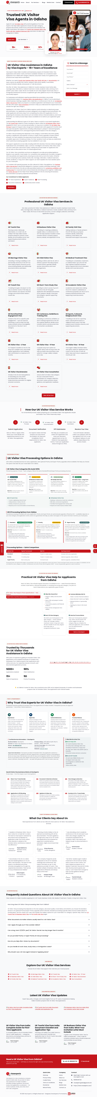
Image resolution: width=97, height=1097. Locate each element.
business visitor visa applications (32, 99)
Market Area (50, 2)
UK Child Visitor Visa (36, 977)
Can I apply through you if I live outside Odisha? (24, 925)
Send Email (86, 1061)
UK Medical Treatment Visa (38, 979)
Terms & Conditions (49, 1082)
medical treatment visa (23, 31)
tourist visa (30, 29)
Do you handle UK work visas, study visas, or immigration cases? (30, 947)
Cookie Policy (47, 1080)
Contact (58, 2)
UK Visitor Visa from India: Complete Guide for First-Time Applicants (18, 1027)
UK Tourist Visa (13, 123)
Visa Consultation (76, 979)
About (28, 2)
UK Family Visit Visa (37, 914)
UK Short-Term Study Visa (58, 977)
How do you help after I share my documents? (23, 941)
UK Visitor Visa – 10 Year (78, 974)
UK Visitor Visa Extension (78, 977)
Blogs (43, 2)
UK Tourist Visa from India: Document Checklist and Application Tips (47, 1027)
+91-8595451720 (16, 745)
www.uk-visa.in (44, 748)
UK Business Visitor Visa (52, 123)
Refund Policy (47, 1087)
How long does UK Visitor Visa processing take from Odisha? (28, 904)
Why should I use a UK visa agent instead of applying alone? (28, 952)
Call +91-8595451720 (70, 1061)
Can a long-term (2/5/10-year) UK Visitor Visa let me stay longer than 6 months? (35, 930)
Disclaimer (46, 1085)
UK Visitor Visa (19, 24)
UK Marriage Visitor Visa (37, 974)
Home (22, 2)
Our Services (35, 2)
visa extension (53, 80)
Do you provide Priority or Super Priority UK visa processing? (28, 936)
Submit (76, 94)
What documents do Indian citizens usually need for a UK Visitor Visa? (31, 919)
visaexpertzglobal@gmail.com (20, 747)
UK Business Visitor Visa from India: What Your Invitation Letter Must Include (75, 1028)
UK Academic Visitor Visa (58, 979)
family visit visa (10, 31)
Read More (11, 187)
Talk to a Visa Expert (79, 632)
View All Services (48, 395)
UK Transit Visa (55, 974)
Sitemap (45, 1075)
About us (61, 1077)
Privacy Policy (47, 1077)
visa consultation (24, 105)
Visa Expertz (15, 10)
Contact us (62, 1087)
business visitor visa (40, 29)
